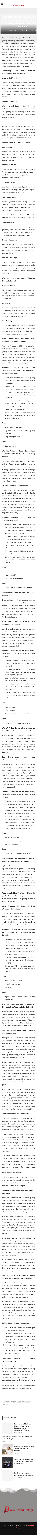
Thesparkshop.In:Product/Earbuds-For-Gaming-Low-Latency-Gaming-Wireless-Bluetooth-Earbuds (17, 1403)
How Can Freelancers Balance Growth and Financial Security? (24, 1448)
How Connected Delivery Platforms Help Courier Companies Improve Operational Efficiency (22, 1427)
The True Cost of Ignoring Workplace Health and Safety (24, 1474)
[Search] (35, 4)
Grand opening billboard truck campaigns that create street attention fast (24, 1461)
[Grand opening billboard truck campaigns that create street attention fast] (7, 1462)
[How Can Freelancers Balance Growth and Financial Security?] (7, 1449)
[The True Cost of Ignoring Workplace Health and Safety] (7, 1475)
